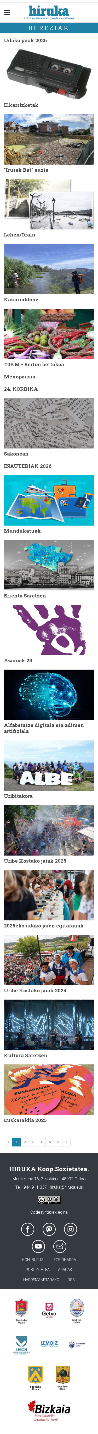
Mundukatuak (22, 530)
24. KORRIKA (21, 388)
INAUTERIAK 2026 (27, 466)
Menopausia (19, 376)
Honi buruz (32, 1260)
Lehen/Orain (19, 234)
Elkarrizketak (21, 105)
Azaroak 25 (18, 660)
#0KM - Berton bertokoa (34, 364)
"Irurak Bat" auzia (26, 169)
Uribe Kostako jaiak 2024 (35, 990)
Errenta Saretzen (25, 595)
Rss (71, 1280)
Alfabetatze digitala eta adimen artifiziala (44, 728)
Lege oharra (64, 1260)
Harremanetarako (41, 1280)
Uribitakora (18, 796)
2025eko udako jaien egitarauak (44, 925)
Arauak (65, 1270)
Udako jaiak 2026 (25, 40)
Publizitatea (38, 1270)
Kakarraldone (21, 299)
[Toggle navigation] (7, 12)
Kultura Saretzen (25, 1055)
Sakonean (16, 453)
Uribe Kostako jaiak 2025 (35, 860)
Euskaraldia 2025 (25, 1120)
